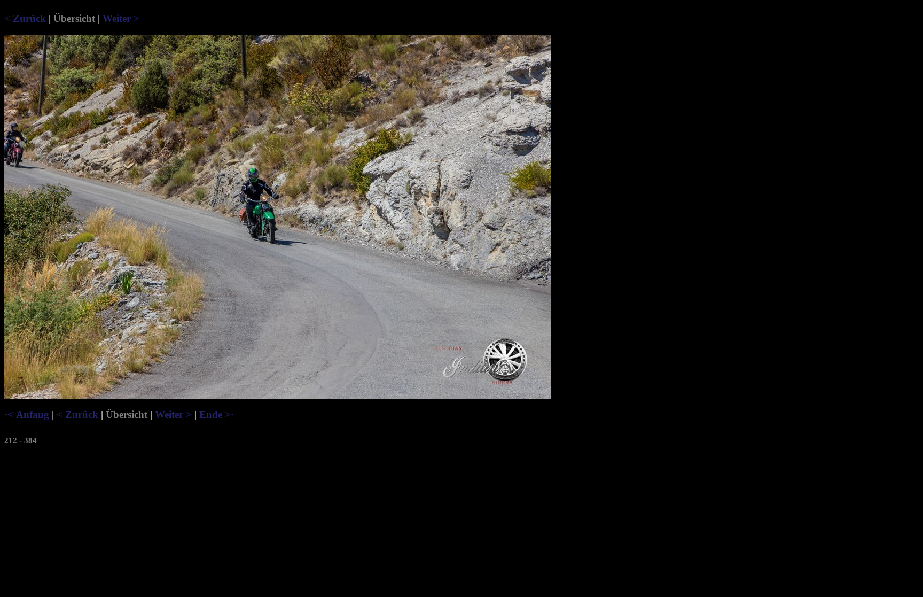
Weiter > (121, 18)
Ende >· (216, 414)
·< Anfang (26, 414)
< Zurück (25, 18)
